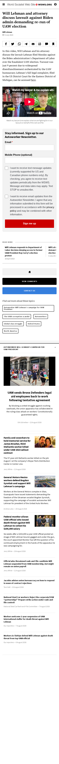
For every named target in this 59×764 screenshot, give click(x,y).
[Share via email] (33, 44)
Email (8, 142)
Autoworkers (41, 316)
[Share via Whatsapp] (19, 44)
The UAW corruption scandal (16, 316)
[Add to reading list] (53, 44)
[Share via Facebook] (6, 44)
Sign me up (29, 223)
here (33, 80)
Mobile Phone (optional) (18, 155)
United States (34, 324)
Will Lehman (7, 32)
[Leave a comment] (46, 44)
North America (10, 331)
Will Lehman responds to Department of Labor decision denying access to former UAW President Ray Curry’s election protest (24, 251)
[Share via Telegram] (26, 44)
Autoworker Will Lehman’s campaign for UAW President (24, 308)
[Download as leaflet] (39, 44)
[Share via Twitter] (12, 44)
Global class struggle (13, 324)
